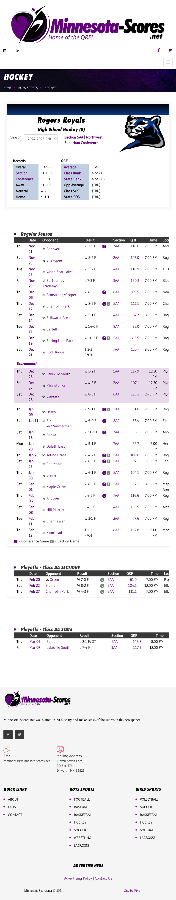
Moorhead (54, 532)
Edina (51, 641)
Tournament (26, 363)
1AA (116, 371)
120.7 (135, 349)
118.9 (135, 269)
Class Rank (72, 173)
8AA (116, 326)
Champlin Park (58, 306)
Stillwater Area (58, 317)
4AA (116, 269)
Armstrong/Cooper (61, 294)
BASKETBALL (83, 815)
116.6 (135, 246)
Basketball (149, 815)
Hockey (50, 88)
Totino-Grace (56, 455)
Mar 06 (35, 641)
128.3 (135, 394)
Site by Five (132, 891)
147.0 (135, 257)
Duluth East (56, 446)
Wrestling (82, 837)
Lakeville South (58, 374)
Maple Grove (56, 486)
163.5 (135, 507)
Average (70, 167)
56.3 (135, 432)
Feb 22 (34, 585)
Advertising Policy (78, 878)
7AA (116, 246)
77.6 (136, 518)
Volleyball (149, 799)
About (13, 799)
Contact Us (103, 878)
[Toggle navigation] (168, 62)
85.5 (135, 338)
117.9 (135, 371)
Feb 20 (34, 579)
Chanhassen (56, 521)
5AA (116, 303)
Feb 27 (34, 591)
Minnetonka (56, 385)
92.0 (135, 326)
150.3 (135, 280)
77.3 (136, 461)
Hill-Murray (55, 509)
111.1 (135, 303)
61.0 (135, 409)
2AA (116, 257)
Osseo (51, 411)
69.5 (135, 292)
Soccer (80, 830)
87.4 (135, 420)
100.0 (134, 455)
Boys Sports (28, 88)
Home (7, 88)
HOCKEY (80, 822)
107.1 (135, 382)
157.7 (135, 315)
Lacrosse (82, 845)
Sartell (52, 329)
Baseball (81, 807)
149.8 (137, 641)
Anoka (51, 434)
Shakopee (54, 260)
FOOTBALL (82, 799)
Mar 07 (35, 647)
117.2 (135, 484)
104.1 (135, 472)
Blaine (51, 475)
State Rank (72, 179)
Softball (147, 830)
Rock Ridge (55, 352)
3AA (116, 280)
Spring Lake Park (60, 340)
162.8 (135, 530)
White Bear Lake (59, 271)
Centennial (55, 463)
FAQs (12, 807)
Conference (24, 179)
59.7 (135, 443)
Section (22, 173)
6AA (116, 292)
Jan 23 (33, 455)
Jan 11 (33, 420)
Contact (15, 815)
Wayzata (53, 397)
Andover (53, 248)
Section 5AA (73, 137)
